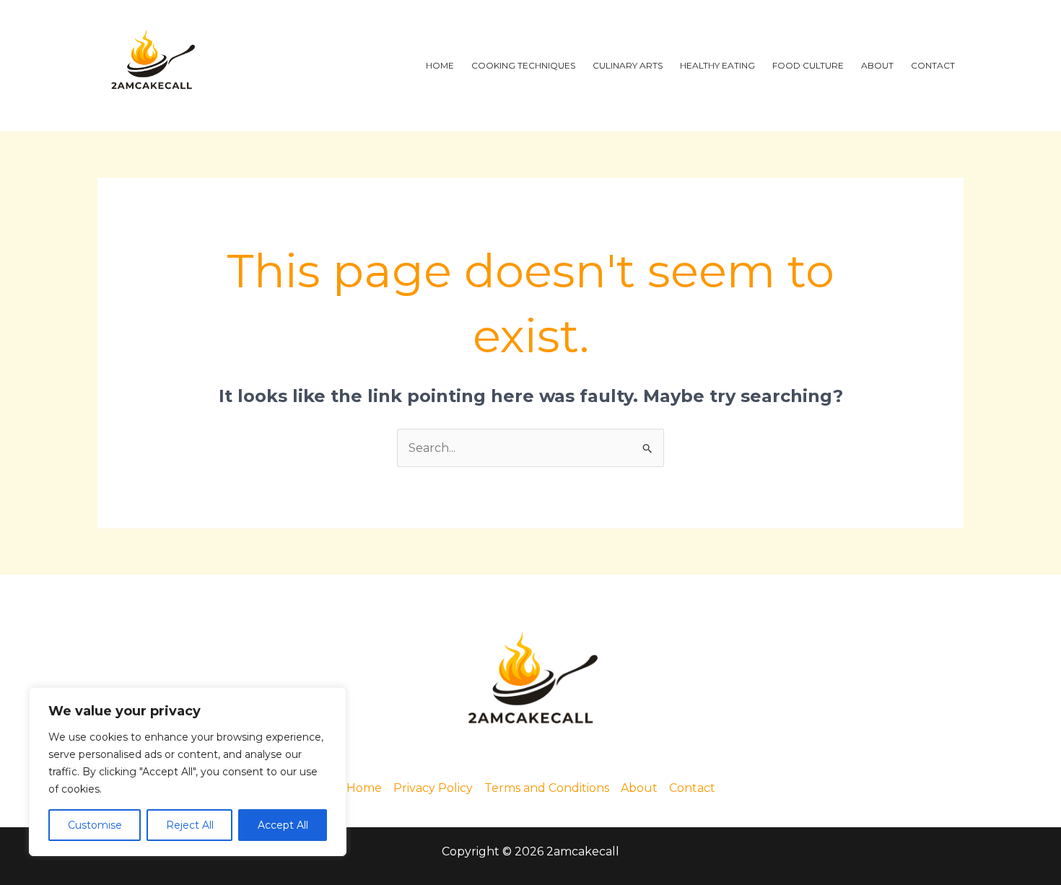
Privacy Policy (433, 788)
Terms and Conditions (546, 788)
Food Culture (808, 65)
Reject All (190, 825)
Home (440, 65)
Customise (95, 825)
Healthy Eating (717, 65)
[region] (187, 771)
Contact (933, 65)
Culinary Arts (628, 65)
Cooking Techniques (523, 65)
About (877, 65)
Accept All (283, 825)
